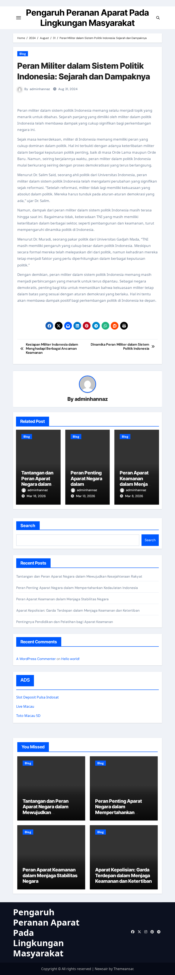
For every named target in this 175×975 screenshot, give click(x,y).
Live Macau (25, 706)
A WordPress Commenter (36, 659)
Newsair (101, 968)
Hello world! (70, 659)
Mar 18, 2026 (36, 496)
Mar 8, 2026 (134, 496)
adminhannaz (40, 89)
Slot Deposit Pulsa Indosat (37, 697)
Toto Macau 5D (28, 715)
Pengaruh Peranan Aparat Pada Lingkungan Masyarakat (87, 17)
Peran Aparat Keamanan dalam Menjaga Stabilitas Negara (136, 484)
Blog (22, 54)
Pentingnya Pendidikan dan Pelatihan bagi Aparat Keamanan (64, 622)
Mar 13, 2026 (85, 496)
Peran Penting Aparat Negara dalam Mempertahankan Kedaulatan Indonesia (77, 588)
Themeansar (123, 968)
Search (28, 525)
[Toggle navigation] (18, 17)
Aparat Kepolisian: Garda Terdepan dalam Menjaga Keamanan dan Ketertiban (78, 610)
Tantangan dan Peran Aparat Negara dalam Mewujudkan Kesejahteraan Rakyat (79, 576)
